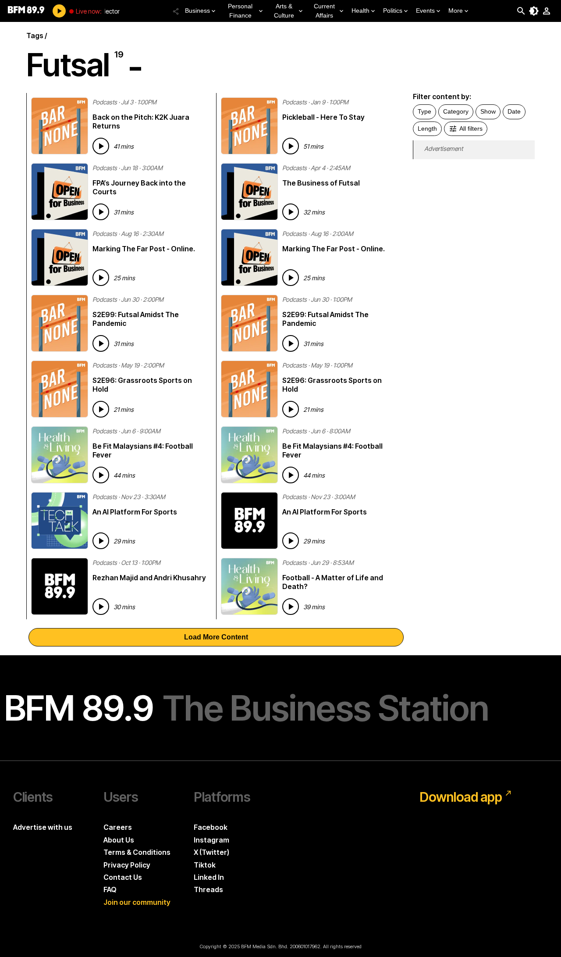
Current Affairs (324, 11)
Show (488, 111)
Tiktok (205, 865)
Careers (117, 827)
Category (456, 111)
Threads (208, 889)
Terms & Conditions (136, 852)
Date (514, 111)
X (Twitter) (211, 852)
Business (197, 10)
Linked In (209, 877)
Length (427, 128)
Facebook (210, 827)
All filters (471, 128)
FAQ (110, 889)
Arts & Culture (284, 11)
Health (360, 10)
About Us (118, 840)
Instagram (211, 840)
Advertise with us (42, 827)
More (455, 10)
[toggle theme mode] (534, 11)
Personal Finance (240, 11)
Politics (392, 10)
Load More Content (216, 637)
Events (425, 10)
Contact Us (122, 877)
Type (424, 111)
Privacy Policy (126, 865)
